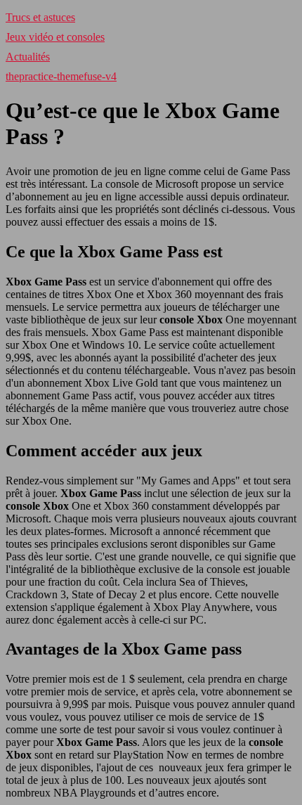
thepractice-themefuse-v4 (61, 76)
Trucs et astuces (40, 17)
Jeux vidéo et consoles (55, 37)
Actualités (28, 57)
